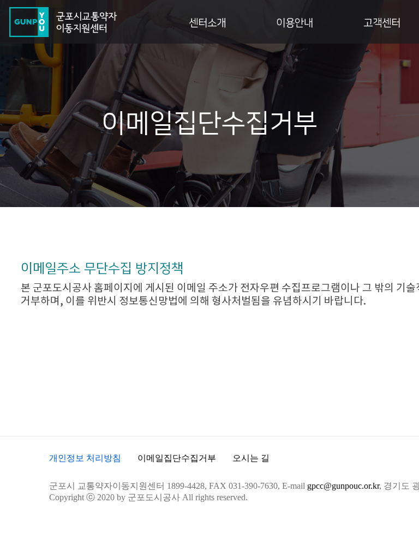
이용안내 (294, 23)
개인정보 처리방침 (85, 458)
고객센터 (381, 23)
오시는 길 (251, 458)
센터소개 (207, 23)
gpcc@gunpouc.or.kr (343, 485)
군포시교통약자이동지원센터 (62, 22)
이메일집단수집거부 (176, 458)
